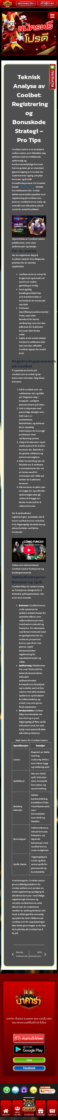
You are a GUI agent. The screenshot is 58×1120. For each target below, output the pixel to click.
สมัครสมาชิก (17, 1113)
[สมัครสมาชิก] (17, 1108)
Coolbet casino (27, 187)
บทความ (52, 1114)
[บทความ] (52, 1111)
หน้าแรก (5, 1114)
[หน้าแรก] (6, 1111)
